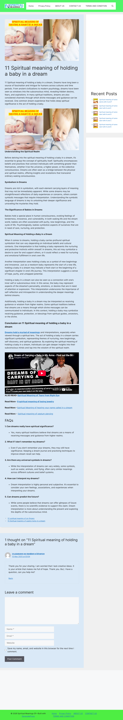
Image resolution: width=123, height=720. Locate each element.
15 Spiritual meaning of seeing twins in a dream (26, 521)
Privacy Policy (44, 6)
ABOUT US (59, 6)
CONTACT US (75, 6)
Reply (11, 578)
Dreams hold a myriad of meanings (22, 332)
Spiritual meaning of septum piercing (35, 414)
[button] (112, 6)
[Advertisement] (104, 55)
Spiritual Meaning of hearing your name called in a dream (44, 407)
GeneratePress (28, 716)
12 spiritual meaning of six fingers (21, 518)
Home (31, 6)
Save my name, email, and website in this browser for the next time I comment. (40, 650)
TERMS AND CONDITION (96, 6)
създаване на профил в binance (28, 553)
